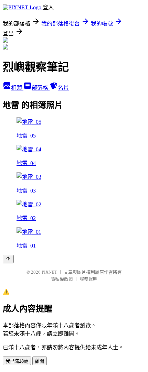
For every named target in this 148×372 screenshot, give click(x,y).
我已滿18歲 (17, 361)
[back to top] (8, 259)
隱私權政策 (62, 279)
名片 (63, 88)
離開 (39, 361)
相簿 (17, 88)
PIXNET (49, 272)
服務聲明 (88, 279)
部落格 (41, 88)
